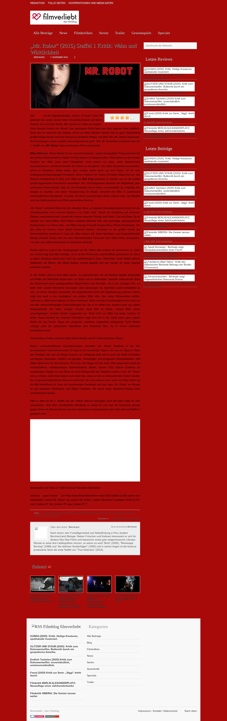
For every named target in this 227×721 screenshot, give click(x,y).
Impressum (144, 710)
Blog (89, 642)
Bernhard (132, 527)
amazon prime (48, 513)
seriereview (49, 516)
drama (72, 513)
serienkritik (38, 516)
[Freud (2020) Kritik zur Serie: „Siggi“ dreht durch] (127, 593)
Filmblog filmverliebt (62, 626)
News (63, 33)
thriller (57, 516)
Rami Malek (130, 513)
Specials (164, 33)
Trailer (120, 33)
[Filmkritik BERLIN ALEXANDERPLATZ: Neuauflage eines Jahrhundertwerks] (169, 130)
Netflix (38, 115)
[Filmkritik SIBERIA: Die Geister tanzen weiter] (169, 235)
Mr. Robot (104, 513)
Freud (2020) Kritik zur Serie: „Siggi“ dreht (165, 119)
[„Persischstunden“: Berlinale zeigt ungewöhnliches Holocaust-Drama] (169, 279)
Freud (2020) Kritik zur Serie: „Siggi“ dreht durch (126, 599)
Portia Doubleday (116, 513)
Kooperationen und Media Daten (90, 2)
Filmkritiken (83, 33)
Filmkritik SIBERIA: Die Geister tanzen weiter (166, 238)
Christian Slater (62, 513)
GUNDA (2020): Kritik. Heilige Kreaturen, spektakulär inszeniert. (41, 599)
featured (79, 513)
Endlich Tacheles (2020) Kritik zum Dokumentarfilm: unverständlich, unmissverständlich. (99, 601)
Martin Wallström (91, 513)
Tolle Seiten (56, 2)
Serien (103, 33)
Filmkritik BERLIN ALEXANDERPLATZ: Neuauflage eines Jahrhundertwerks (53, 684)
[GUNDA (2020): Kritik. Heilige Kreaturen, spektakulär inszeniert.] (42, 593)
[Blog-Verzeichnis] (37, 716)
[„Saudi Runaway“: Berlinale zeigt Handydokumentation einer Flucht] (169, 249)
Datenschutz (171, 710)
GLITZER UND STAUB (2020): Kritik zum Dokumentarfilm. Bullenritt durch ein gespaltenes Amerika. (70, 601)
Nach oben (191, 710)
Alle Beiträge (43, 33)
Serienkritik (135, 518)
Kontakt (157, 710)
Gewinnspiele (141, 33)
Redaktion (37, 2)
